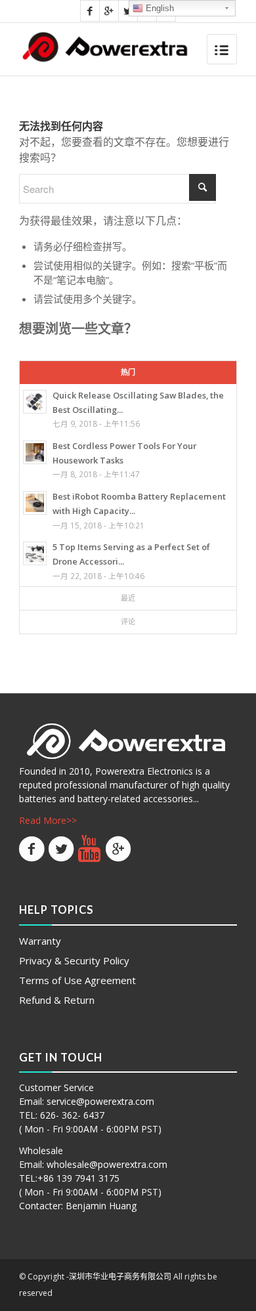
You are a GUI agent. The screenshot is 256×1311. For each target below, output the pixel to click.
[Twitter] (128, 11)
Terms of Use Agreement (77, 980)
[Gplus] (109, 11)
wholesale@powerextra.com (107, 1164)
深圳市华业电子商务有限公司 (120, 1276)
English (158, 8)
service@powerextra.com (100, 1101)
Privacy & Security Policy (74, 960)
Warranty (40, 940)
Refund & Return (57, 999)
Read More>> (48, 820)
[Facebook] (90, 11)
